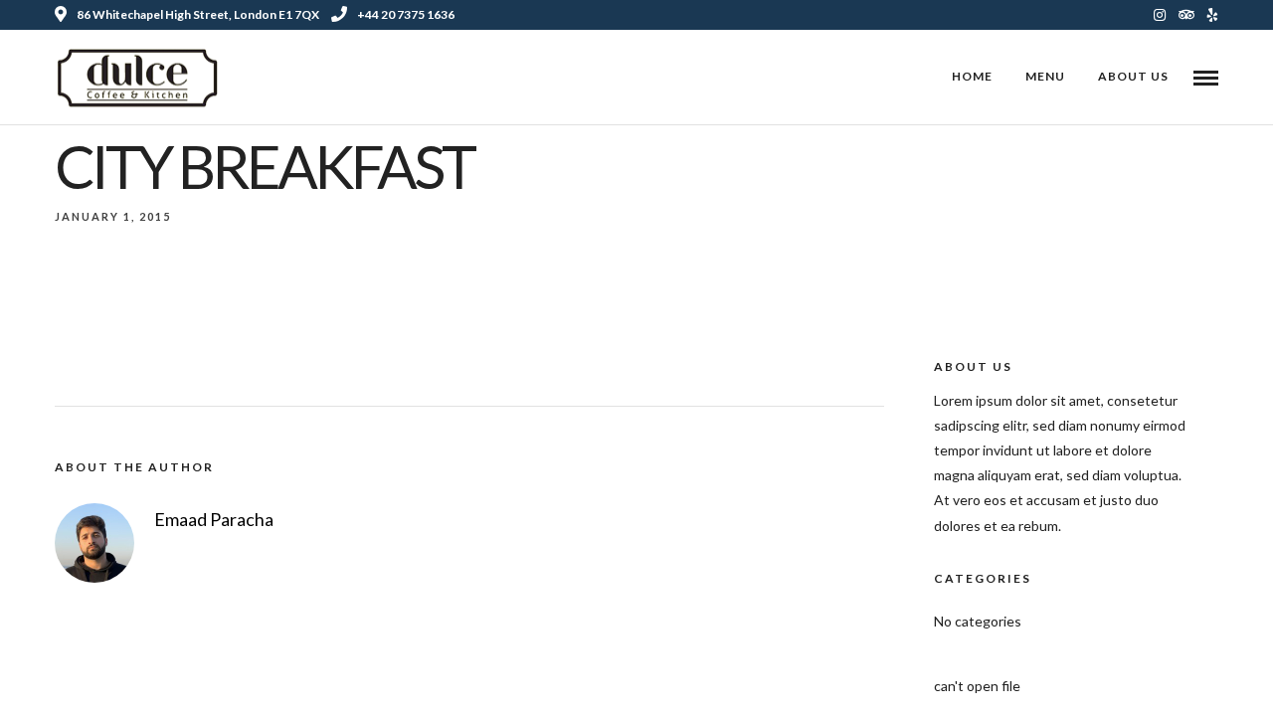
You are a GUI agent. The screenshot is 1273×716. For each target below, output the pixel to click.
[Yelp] (1212, 15)
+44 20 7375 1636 (406, 14)
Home (972, 76)
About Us (1133, 76)
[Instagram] (1160, 15)
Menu (1045, 76)
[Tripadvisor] (1186, 15)
